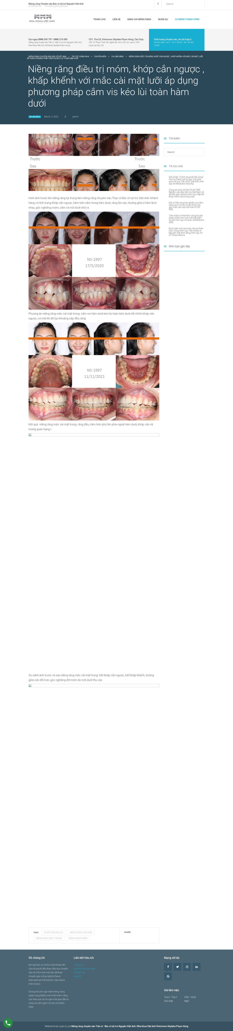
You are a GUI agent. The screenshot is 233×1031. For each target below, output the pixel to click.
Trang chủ (99, 19)
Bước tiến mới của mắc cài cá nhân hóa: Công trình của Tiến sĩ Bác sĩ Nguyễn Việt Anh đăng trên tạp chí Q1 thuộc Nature (186, 231)
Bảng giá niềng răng (139, 19)
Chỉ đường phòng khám (56, 6)
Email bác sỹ (35, 6)
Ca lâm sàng (34, 117)
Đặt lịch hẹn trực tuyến (84, 968)
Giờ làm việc (80, 972)
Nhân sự (163, 19)
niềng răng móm (77, 938)
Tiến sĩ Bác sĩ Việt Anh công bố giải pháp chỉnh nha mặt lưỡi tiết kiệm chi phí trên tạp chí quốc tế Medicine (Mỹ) (186, 219)
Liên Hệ (116, 19)
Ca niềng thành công (187, 19)
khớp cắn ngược (53, 932)
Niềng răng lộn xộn (81, 932)
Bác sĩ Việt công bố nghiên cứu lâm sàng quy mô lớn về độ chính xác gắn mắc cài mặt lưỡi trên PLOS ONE (186, 206)
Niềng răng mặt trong (49, 938)
